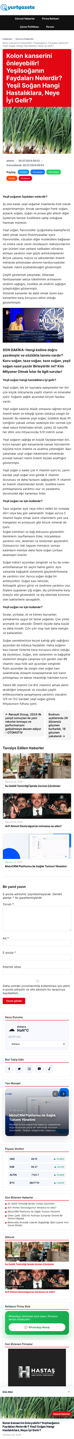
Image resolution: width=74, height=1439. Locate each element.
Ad (6, 938)
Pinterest (25, 178)
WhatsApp (53, 172)
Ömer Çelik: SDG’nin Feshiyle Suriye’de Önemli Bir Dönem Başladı (35, 1217)
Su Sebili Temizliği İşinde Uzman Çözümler (31, 1203)
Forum (50, 26)
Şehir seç (14, 1036)
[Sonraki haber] (63, 1094)
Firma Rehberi (50, 18)
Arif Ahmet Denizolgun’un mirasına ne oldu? (32, 1207)
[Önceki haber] (55, 1094)
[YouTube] (39, 1069)
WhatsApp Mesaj (37, 1327)
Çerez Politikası (29, 26)
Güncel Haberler (25, 18)
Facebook (38, 172)
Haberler (7, 38)
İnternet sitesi (12, 967)
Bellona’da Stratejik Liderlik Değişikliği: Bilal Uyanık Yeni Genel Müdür (38, 1224)
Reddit (12, 178)
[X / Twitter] (19, 1069)
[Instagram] (29, 1069)
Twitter (23, 172)
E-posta (9, 952)
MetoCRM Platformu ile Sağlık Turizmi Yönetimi (34, 1211)
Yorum (8, 904)
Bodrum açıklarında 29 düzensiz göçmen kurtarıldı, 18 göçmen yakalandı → (58, 725)
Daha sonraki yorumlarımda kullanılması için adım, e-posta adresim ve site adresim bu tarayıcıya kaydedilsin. (36, 989)
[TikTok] (49, 1069)
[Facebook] (9, 1069)
